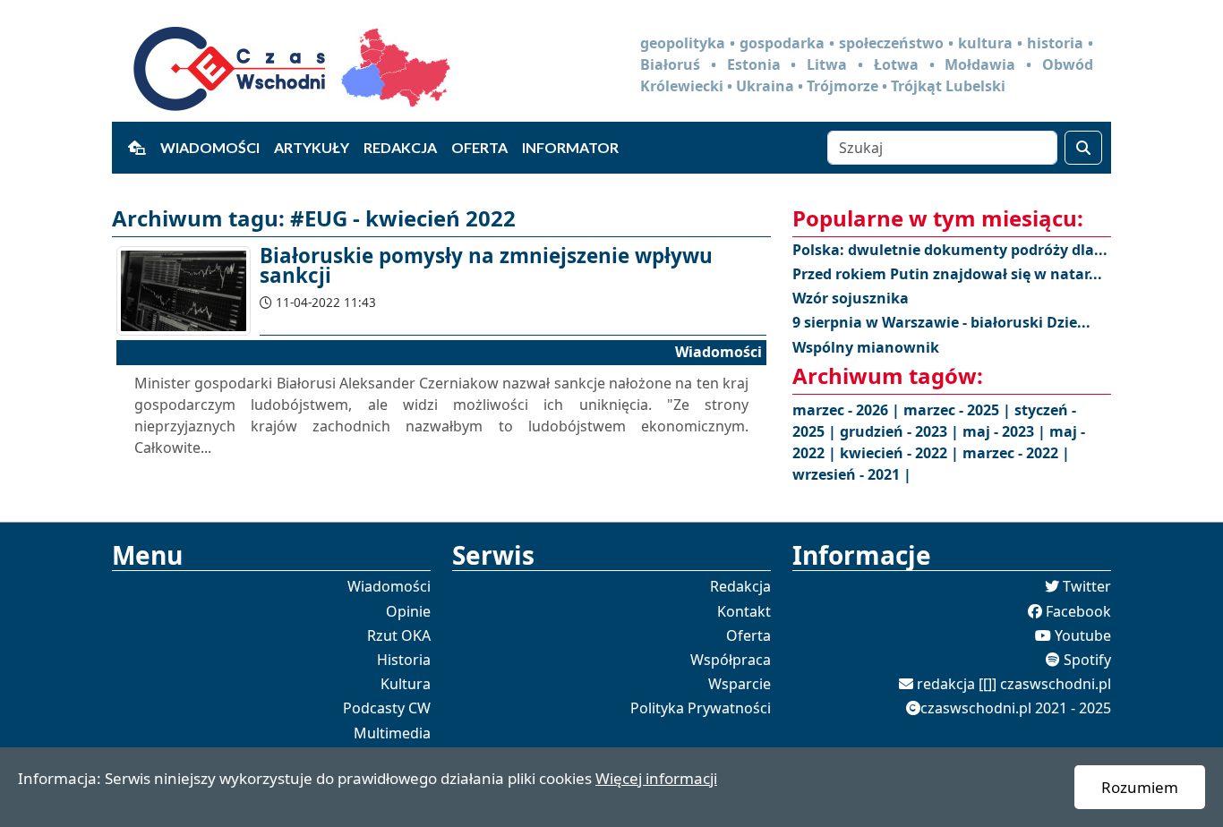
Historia (404, 659)
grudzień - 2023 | (901, 431)
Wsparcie (739, 684)
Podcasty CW (387, 708)
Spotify (1087, 659)
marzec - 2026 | (847, 410)
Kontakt (744, 611)
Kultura (406, 684)
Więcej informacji (656, 778)
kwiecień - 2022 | (901, 453)
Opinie (408, 611)
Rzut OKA (399, 635)
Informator (570, 147)
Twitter (1087, 586)
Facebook (1078, 611)
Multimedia (392, 733)
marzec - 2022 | (1016, 453)
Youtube (1083, 635)
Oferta (479, 147)
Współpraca (730, 659)
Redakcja (400, 147)
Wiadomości (210, 147)
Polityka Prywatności (700, 708)
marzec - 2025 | (958, 410)
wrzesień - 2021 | (851, 474)
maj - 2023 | (1005, 431)
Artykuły (311, 147)
